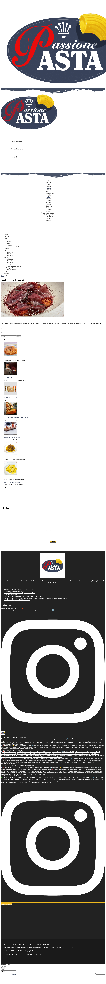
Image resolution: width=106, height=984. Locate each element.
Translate (13, 974)
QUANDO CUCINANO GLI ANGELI (12, 482)
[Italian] (1, 225)
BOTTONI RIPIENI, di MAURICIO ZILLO (13, 320)
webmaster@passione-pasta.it (33, 954)
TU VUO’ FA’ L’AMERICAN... (10, 477)
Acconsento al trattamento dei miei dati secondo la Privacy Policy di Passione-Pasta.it (54, 537)
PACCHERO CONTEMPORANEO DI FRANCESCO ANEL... (17, 417)
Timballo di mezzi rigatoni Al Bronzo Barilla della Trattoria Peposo (21, 497)
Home (2, 276)
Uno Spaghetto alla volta (10, 503)
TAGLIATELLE (7, 457)
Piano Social (18, 954)
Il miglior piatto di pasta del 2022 (12, 437)
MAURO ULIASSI (8, 377)
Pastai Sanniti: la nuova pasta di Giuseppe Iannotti (17, 501)
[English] (2, 225)
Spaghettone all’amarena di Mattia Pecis (14, 504)
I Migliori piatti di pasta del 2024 (12, 492)
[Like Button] (1, 328)
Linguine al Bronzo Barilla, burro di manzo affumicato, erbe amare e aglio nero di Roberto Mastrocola (30, 498)
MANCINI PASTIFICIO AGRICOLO (12, 397)
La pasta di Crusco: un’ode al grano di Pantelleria (17, 494)
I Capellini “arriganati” (10, 495)
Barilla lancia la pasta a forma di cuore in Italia (16, 491)
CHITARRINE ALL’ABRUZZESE (11, 358)
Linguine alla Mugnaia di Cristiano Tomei (15, 500)
